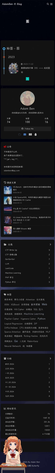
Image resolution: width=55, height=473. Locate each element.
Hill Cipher (19, 309)
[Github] (19, 134)
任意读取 (8, 309)
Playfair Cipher (11, 319)
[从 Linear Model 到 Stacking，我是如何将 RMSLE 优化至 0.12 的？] (8, 220)
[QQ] (35, 134)
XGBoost (15, 304)
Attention (30, 299)
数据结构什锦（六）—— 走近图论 (35, 70)
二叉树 (23, 341)
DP (35, 323)
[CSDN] (30, 134)
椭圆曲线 (18, 336)
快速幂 (29, 346)
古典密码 (28, 324)
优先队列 (44, 336)
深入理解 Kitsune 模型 (22, 229)
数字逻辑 (35, 304)
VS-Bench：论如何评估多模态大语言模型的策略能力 (32, 188)
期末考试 (8, 299)
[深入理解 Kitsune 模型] (8, 230)
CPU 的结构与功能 (28, 328)
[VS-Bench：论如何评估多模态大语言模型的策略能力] (8, 190)
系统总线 (8, 314)
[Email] (24, 134)
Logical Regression (13, 324)
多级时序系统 (38, 332)
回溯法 (29, 309)
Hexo (22, 466)
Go (16, 341)
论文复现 (40, 299)
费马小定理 (19, 299)
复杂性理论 (43, 328)
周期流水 (8, 341)
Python (42, 318)
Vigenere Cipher (28, 319)
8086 (6, 304)
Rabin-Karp (32, 341)
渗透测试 (18, 314)
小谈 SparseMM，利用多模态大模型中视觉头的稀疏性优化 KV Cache (32, 198)
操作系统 (26, 332)
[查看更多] (50, 244)
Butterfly (35, 466)
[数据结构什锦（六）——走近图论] (13, 68)
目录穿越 (25, 304)
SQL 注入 (38, 309)
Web (44, 304)
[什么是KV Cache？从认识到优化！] (8, 210)
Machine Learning (34, 314)
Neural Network (12, 346)
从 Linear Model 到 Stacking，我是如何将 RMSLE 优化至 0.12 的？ (32, 218)
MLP (48, 332)
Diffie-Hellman (11, 328)
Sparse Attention (12, 332)
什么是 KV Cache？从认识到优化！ (27, 209)
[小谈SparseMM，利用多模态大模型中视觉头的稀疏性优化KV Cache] (8, 200)
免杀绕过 (8, 336)
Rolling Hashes (31, 336)
